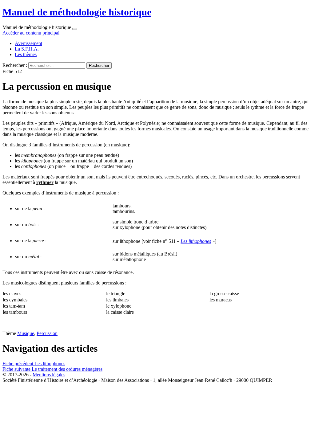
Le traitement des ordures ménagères (52, 369)
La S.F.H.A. (27, 48)
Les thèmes (26, 54)
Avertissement (28, 43)
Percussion (47, 333)
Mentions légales (49, 374)
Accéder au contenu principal (30, 32)
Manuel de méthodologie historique (76, 12)
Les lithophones (33, 363)
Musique (25, 333)
